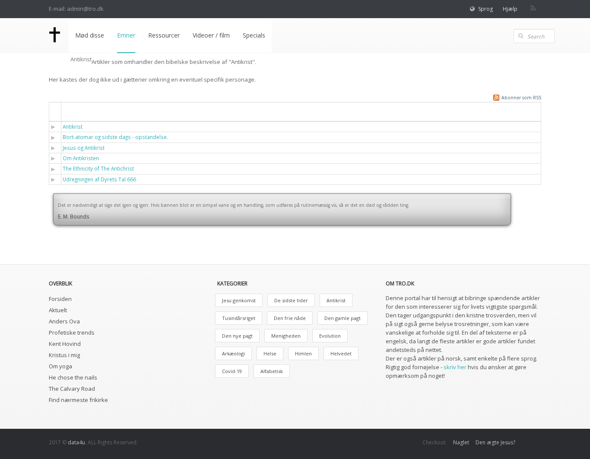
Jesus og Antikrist (84, 147)
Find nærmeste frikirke (78, 400)
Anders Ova (64, 321)
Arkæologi (233, 353)
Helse (269, 353)
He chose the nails (73, 377)
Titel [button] (74, 111)
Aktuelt (58, 310)
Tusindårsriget (238, 318)
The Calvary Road (72, 389)
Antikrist (72, 126)
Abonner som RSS (521, 98)
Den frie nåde (290, 318)
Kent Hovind (65, 344)
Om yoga (60, 366)
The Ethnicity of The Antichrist (98, 168)
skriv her (455, 367)
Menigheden (286, 335)
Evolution (330, 335)
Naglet (461, 442)
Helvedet (341, 353)
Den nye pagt (237, 335)
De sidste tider (291, 300)
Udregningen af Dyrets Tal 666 (99, 179)
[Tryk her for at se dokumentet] (55, 126)
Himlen (303, 353)
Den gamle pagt (342, 318)
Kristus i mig (64, 355)
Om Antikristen (81, 158)
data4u (76, 442)
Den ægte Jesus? (495, 442)
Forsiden (60, 299)
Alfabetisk (271, 371)
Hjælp (510, 9)
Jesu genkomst (239, 300)
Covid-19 (232, 371)
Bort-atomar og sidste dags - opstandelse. (115, 136)
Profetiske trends (72, 332)
